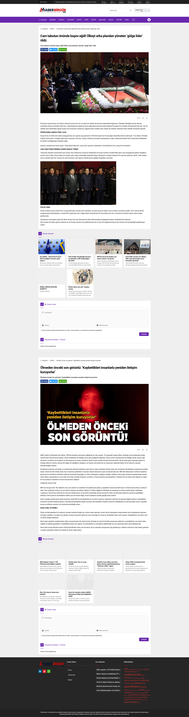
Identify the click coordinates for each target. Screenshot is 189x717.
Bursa (137, 671)
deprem (127, 680)
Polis (139, 693)
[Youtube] (44, 671)
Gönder (64, 49)
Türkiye (145, 697)
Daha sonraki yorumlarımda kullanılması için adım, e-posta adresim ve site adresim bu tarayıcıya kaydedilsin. (72, 330)
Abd (126, 669)
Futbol (132, 683)
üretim (143, 699)
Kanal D (137, 690)
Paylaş (46, 49)
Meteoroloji (147, 690)
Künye (70, 670)
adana (129, 669)
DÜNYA (52, 29)
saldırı (146, 693)
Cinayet (127, 677)
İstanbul (133, 702)
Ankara (146, 669)
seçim (125, 695)
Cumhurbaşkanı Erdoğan (138, 678)
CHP (142, 675)
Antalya (126, 671)
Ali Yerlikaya (140, 669)
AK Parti (134, 669)
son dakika (141, 695)
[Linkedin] (40, 671)
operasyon (128, 692)
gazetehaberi (132, 686)
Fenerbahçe (143, 680)
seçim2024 (132, 695)
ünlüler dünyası (136, 699)
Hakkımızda (71, 675)
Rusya (142, 693)
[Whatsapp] (48, 671)
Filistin (127, 683)
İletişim (70, 680)
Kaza (141, 689)
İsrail (126, 701)
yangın (126, 699)
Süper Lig (131, 697)
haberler (127, 690)
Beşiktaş (132, 671)
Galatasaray (140, 683)
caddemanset (132, 674)
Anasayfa (45, 29)
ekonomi (134, 680)
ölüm (130, 699)
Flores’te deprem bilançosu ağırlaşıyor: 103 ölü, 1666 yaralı (72, 2)
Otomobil (135, 693)
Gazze (144, 686)
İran (146, 699)
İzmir (139, 702)
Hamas (132, 690)
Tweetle (54, 49)
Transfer (139, 697)
